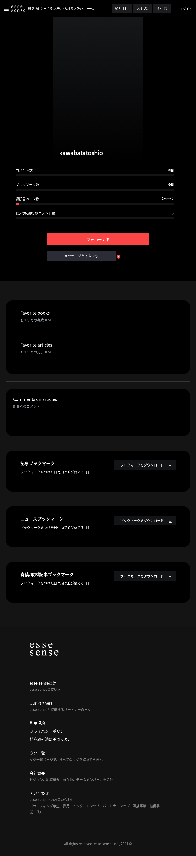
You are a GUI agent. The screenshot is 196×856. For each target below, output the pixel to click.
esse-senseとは (43, 683)
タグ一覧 (37, 753)
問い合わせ (39, 793)
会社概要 (37, 773)
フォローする (98, 239)
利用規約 (37, 723)
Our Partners (41, 703)
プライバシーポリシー (49, 731)
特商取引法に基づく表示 (51, 739)
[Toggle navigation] (6, 9)
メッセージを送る (78, 255)
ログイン (185, 8)
